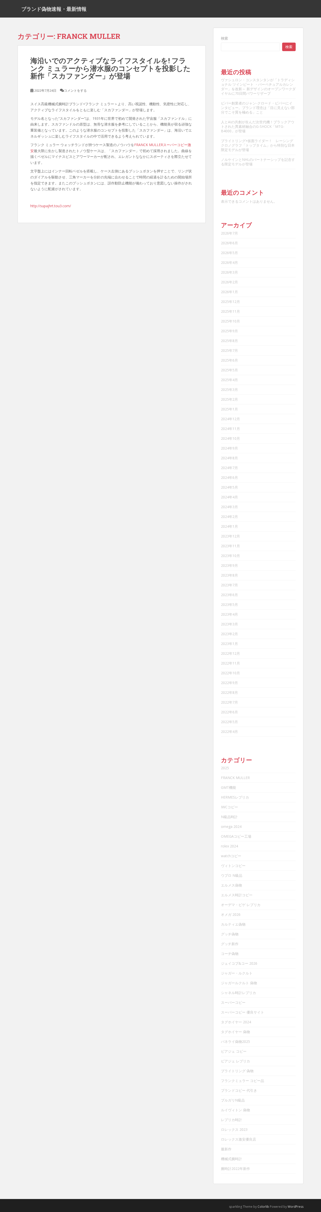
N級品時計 (229, 816)
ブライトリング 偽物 (237, 1070)
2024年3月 (229, 506)
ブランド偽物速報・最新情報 (54, 9)
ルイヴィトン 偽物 (235, 1110)
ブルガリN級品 (233, 1100)
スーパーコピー (233, 1002)
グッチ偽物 (229, 934)
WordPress (295, 1206)
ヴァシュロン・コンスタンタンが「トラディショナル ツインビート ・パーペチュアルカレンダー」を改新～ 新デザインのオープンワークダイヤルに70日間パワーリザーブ (258, 86)
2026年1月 (229, 291)
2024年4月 (229, 497)
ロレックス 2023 (234, 1129)
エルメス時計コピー (237, 895)
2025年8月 (229, 340)
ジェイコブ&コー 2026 (239, 963)
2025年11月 (230, 311)
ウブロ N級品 (231, 875)
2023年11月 (230, 545)
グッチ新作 (229, 943)
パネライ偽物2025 (235, 1041)
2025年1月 (229, 409)
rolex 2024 (229, 846)
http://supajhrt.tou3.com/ (50, 205)
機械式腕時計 (231, 1158)
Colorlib (263, 1206)
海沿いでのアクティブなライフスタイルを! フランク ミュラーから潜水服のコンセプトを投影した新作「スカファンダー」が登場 (110, 68)
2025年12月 (230, 301)
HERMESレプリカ (235, 797)
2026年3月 (229, 272)
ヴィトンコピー (233, 865)
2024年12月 (230, 418)
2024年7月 (229, 467)
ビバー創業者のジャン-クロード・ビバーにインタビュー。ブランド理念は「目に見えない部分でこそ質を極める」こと (258, 108)
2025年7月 (229, 350)
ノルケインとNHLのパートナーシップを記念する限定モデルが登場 (258, 161)
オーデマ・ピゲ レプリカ (241, 904)
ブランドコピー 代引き (239, 1090)
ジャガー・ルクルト (237, 973)
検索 (224, 38)
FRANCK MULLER (235, 777)
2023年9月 (229, 565)
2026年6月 (229, 243)
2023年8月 (229, 575)
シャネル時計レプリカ (238, 992)
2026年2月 (229, 282)
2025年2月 (229, 399)
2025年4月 (229, 379)
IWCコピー (229, 807)
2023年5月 (229, 604)
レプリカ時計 (231, 1119)
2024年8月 (229, 458)
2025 (225, 767)
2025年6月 (229, 360)
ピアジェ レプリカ (235, 1061)
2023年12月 (230, 536)
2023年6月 (229, 594)
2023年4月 (229, 614)
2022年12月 (230, 653)
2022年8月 (229, 692)
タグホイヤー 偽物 (235, 1031)
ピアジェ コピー (234, 1051)
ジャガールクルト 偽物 (239, 982)
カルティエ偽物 (233, 924)
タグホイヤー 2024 (236, 1022)
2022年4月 (229, 731)
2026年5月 (229, 252)
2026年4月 (229, 262)
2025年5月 (229, 370)
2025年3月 (229, 389)
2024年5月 (229, 487)
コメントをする (75, 90)
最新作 (226, 1149)
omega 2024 (231, 826)
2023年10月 (230, 555)
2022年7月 (229, 702)
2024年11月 (230, 428)
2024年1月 (229, 526)
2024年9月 (229, 448)
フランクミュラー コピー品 (242, 1080)
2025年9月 (229, 330)
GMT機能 (228, 787)
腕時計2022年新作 (235, 1168)
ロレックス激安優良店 (238, 1139)
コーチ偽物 (229, 953)
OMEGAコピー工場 (236, 836)
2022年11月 (230, 663)
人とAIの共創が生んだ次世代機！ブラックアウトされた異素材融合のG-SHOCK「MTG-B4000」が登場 (257, 126)
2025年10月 (230, 321)
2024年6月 (229, 477)
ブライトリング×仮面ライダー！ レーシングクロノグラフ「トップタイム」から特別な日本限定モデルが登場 (258, 145)
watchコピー (231, 855)
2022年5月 (229, 721)
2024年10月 (230, 438)
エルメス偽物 (231, 885)
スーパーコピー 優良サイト (242, 1012)
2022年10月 (230, 673)
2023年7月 (229, 585)
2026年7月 (229, 233)
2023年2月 (229, 633)
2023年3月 (229, 624)
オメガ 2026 (230, 914)
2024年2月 (229, 516)
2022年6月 (229, 712)
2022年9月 (229, 682)
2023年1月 (229, 643)
